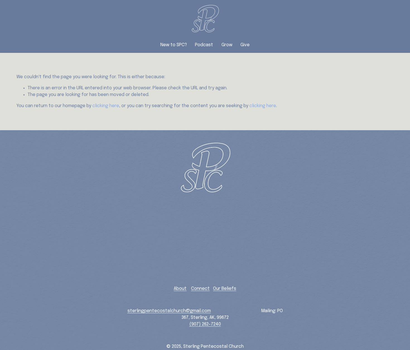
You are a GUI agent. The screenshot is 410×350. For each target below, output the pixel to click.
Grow (226, 45)
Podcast (204, 45)
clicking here (105, 105)
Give (245, 45)
